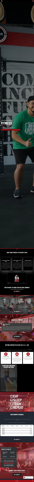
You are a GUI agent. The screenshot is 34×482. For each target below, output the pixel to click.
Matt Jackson (7, 324)
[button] (33, 1)
